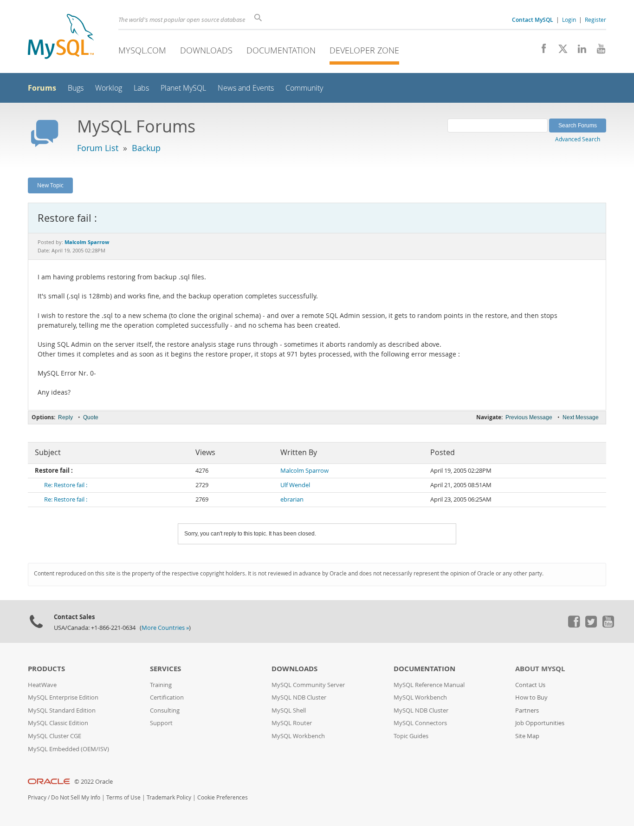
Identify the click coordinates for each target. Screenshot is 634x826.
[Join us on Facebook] (540, 51)
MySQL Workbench (298, 736)
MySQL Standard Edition (62, 710)
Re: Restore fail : (65, 485)
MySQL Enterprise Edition (63, 697)
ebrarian (292, 499)
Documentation (281, 50)
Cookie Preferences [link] (222, 797)
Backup (146, 147)
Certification (167, 697)
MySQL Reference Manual (429, 685)
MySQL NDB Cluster (299, 697)
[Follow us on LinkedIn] (578, 51)
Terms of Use (123, 797)
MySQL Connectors (420, 723)
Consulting (165, 710)
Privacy (37, 797)
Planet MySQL (183, 88)
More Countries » (165, 628)
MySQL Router (292, 723)
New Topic (50, 185)
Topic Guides (411, 736)
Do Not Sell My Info (75, 797)
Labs (141, 88)
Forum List (97, 147)
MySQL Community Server (308, 685)
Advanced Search (577, 139)
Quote (90, 417)
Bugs (76, 88)
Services (165, 669)
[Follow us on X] (559, 51)
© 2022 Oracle (93, 782)
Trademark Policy (169, 797)
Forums (42, 88)
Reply (65, 417)
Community (304, 88)
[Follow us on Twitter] (590, 625)
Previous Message (528, 417)
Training (161, 685)
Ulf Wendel (295, 485)
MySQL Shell (289, 710)
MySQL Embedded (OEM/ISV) (68, 749)
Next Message (581, 417)
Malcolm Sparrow (304, 471)
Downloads (206, 50)
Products (46, 669)
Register (595, 19)
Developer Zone (364, 50)
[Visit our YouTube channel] (597, 51)
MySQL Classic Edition (58, 723)
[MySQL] (60, 37)
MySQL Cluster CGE (54, 736)
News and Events (246, 88)
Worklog (108, 88)
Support (161, 723)
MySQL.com (142, 50)
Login (569, 19)
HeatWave (42, 685)
